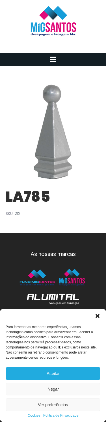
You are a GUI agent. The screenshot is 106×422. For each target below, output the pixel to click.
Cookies (34, 415)
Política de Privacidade (61, 415)
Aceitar (53, 373)
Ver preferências (53, 404)
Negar (53, 389)
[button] (97, 316)
